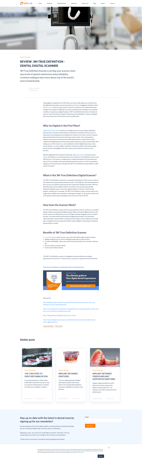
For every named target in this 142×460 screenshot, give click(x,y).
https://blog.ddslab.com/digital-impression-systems (59, 315)
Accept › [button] (101, 456)
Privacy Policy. (80, 452)
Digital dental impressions (51, 130)
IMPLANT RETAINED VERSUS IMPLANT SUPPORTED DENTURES (104, 376)
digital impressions (78, 155)
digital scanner (47, 107)
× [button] (109, 447)
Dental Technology (48, 326)
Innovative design (50, 237)
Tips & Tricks (58, 326)
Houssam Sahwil (34, 88)
